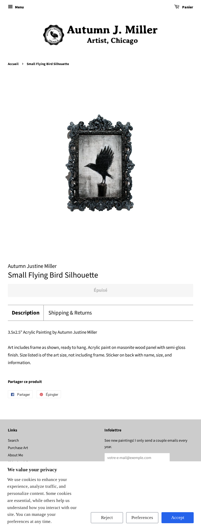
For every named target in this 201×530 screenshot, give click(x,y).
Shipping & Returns (70, 313)
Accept (177, 517)
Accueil (13, 64)
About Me (15, 455)
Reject (107, 517)
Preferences (142, 517)
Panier (187, 7)
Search (13, 440)
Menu (19, 7)
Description (26, 313)
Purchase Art (18, 448)
